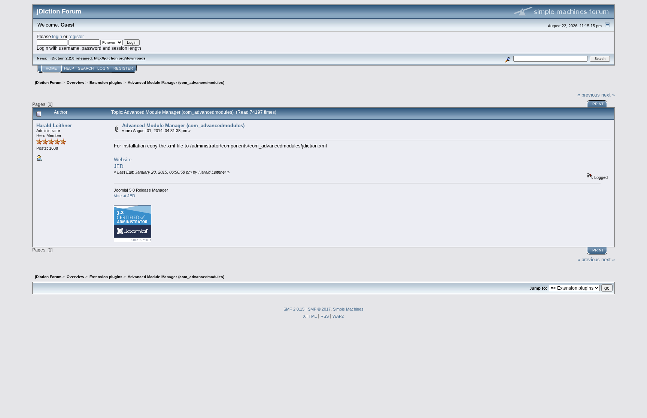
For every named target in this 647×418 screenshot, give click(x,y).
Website (122, 159)
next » (608, 95)
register (76, 36)
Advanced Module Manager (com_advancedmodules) (183, 125)
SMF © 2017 (319, 309)
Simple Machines (348, 309)
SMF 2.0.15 (293, 309)
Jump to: (538, 288)
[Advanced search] (507, 59)
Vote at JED (124, 195)
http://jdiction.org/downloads (120, 58)
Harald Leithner (54, 125)
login (57, 36)
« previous (588, 95)
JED (118, 166)
